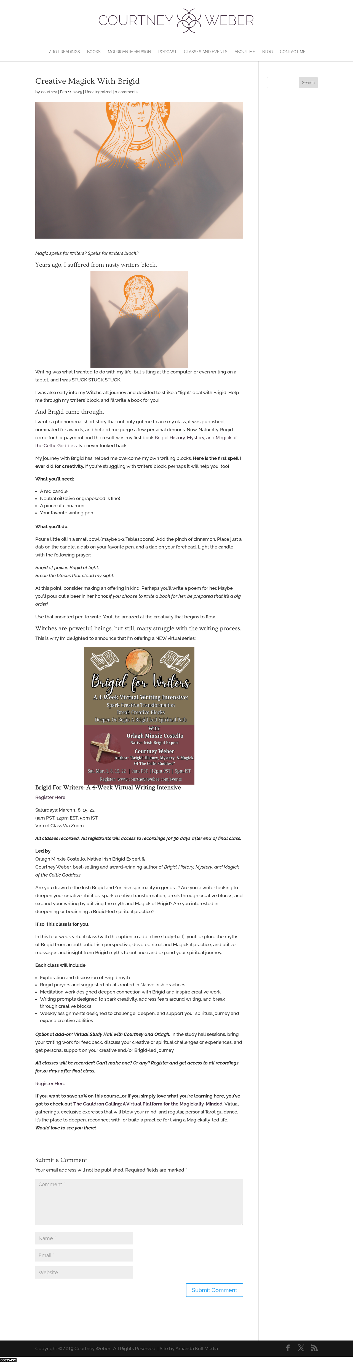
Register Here (50, 797)
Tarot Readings (63, 52)
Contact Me (293, 52)
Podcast (167, 52)
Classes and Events (206, 52)
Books (94, 52)
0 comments (126, 92)
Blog (267, 52)
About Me (245, 52)
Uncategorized (98, 92)
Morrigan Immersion (129, 52)
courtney (49, 92)
